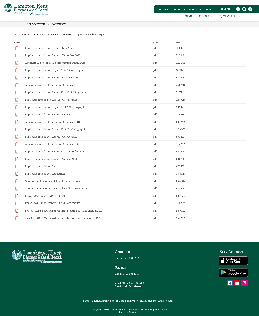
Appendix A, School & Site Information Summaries (55, 62)
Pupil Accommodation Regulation (45, 173)
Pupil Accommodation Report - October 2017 (51, 136)
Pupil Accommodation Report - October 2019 (51, 99)
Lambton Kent (36, 24)
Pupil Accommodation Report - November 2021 (52, 77)
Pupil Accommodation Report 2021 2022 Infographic (55, 92)
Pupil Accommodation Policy (42, 166)
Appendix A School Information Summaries (50, 85)
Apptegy (136, 312)
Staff (209, 9)
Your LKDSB (36, 34)
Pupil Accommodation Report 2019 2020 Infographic (56, 107)
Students (165, 9)
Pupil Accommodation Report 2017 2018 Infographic (55, 151)
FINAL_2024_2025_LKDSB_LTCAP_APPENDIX (52, 203)
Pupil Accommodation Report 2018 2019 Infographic (55, 129)
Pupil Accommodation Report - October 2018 (51, 114)
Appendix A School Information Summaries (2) (52, 144)
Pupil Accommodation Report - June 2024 (49, 48)
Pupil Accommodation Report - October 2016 (51, 159)
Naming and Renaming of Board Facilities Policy (53, 181)
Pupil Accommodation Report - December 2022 (52, 55)
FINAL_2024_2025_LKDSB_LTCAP (45, 196)
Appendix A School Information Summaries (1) (52, 122)
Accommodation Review (59, 34)
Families (179, 9)
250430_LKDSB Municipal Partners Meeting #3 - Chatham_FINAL (63, 210)
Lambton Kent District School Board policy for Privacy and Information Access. (129, 300)
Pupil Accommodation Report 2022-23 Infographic (54, 70)
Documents (59, 24)
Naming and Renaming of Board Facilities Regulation (56, 188)
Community (195, 9)
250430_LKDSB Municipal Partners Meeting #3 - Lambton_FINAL (63, 218)
